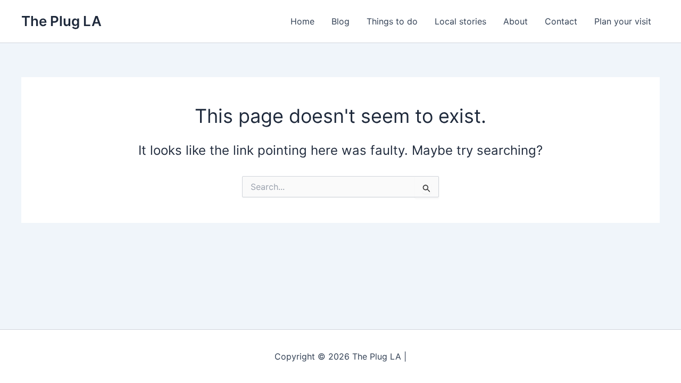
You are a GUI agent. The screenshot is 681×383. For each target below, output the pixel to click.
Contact (561, 21)
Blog (340, 21)
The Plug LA (61, 21)
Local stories (460, 21)
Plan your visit (622, 21)
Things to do (392, 21)
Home (302, 21)
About (515, 21)
